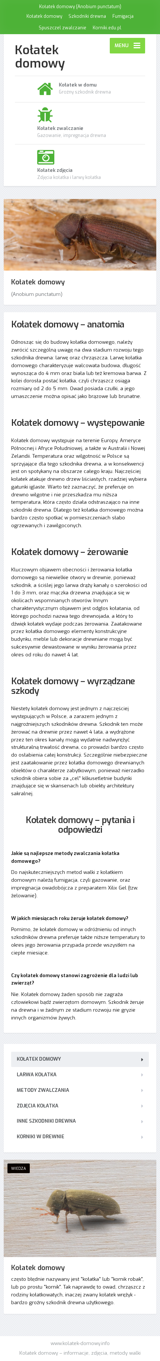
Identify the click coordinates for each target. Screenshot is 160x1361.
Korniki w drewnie (40, 1136)
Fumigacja (123, 16)
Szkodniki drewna (87, 16)
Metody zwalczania (43, 1090)
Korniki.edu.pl (107, 28)
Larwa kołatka (37, 1074)
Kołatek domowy (44, 16)
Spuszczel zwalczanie (62, 28)
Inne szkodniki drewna (46, 1121)
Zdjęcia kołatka (37, 1106)
